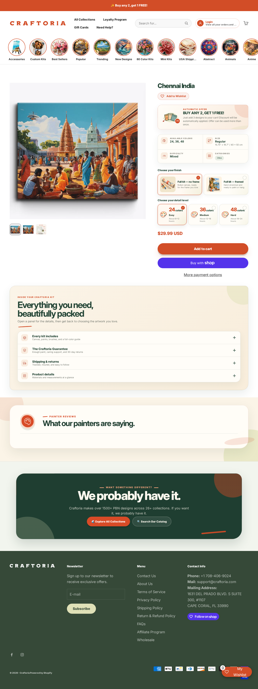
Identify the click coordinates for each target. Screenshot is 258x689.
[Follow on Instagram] (22, 655)
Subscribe (81, 609)
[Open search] (186, 23)
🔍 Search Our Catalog (152, 521)
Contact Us (146, 576)
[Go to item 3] (41, 229)
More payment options (203, 275)
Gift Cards (81, 27)
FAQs (141, 624)
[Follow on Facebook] (12, 655)
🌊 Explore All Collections (108, 521)
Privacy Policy (149, 600)
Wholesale (145, 640)
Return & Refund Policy (156, 616)
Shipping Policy (150, 608)
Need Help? (105, 27)
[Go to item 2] (28, 229)
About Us (145, 584)
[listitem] (16, 50)
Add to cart (203, 249)
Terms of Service (151, 592)
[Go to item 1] (15, 229)
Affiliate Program (151, 632)
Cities (219, 158)
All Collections (84, 19)
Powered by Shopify (41, 672)
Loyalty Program (115, 19)
